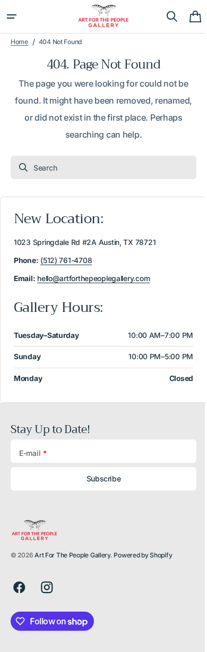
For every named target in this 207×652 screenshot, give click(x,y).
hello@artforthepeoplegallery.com (93, 278)
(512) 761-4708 (66, 260)
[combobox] (99, 167)
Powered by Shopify (143, 555)
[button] (11, 16)
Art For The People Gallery (72, 555)
